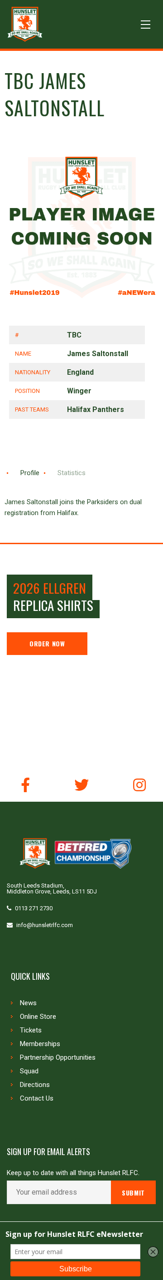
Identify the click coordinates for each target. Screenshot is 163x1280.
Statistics (72, 473)
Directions (35, 1085)
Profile (29, 473)
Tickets (31, 1030)
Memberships (40, 1044)
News (28, 1003)
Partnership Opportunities (58, 1057)
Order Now (47, 643)
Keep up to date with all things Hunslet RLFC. (73, 1173)
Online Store (38, 1016)
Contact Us (36, 1098)
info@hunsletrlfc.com (44, 925)
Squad (29, 1071)
